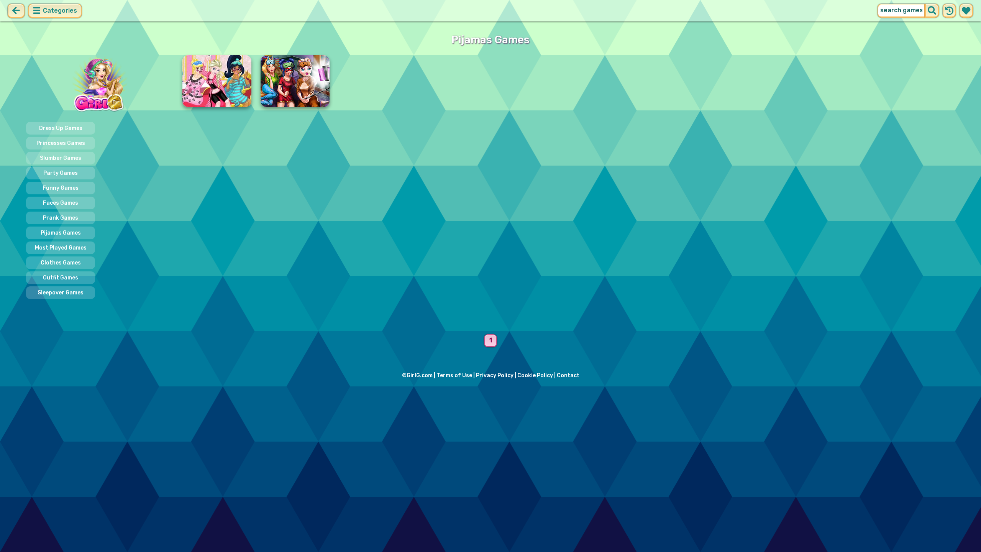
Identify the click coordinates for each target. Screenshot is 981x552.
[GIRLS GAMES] (99, 84)
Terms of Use (454, 375)
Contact (568, 375)
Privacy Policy (494, 375)
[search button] (932, 11)
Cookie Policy (535, 375)
